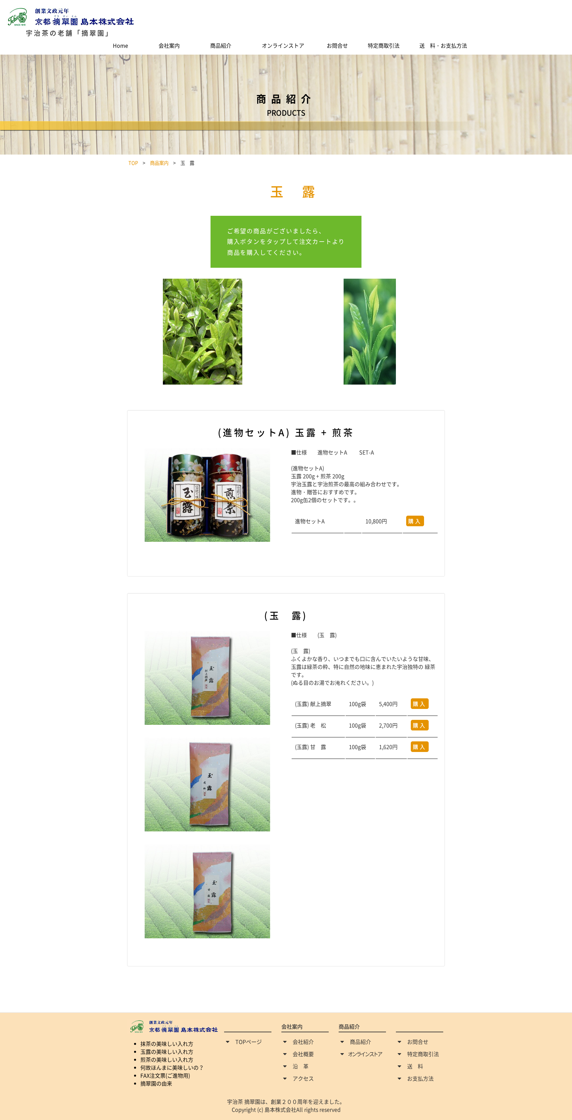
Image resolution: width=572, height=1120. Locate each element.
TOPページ (248, 1042)
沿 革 (301, 1066)
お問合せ (417, 1042)
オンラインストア (365, 1054)
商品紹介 (360, 1042)
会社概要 (303, 1054)
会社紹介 (303, 1042)
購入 (415, 521)
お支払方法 (420, 1078)
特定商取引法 (423, 1054)
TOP (133, 162)
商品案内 (159, 162)
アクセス (303, 1078)
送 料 (415, 1066)
